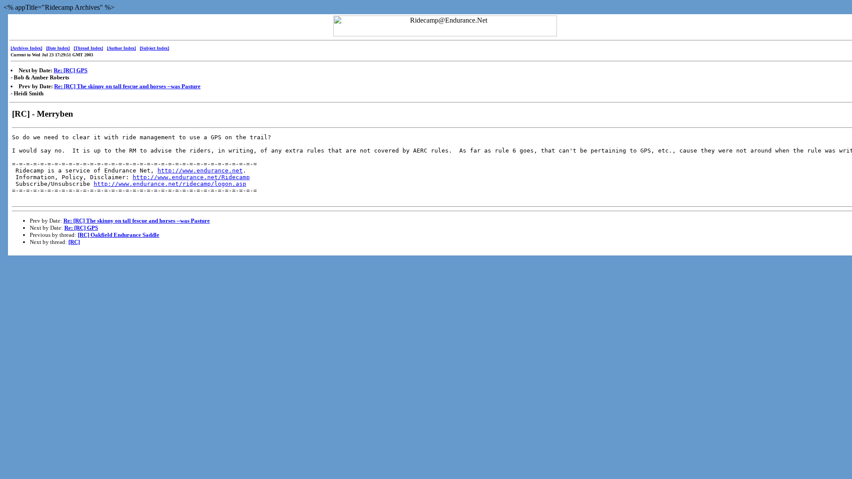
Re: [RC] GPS (70, 70)
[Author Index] (121, 48)
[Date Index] (58, 48)
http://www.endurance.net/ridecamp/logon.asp (170, 184)
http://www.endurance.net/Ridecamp (191, 177)
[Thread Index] (88, 48)
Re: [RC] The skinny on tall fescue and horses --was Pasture (127, 86)
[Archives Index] (26, 48)
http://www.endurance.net (200, 170)
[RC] (74, 242)
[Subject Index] (154, 48)
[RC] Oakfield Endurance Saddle (118, 235)
